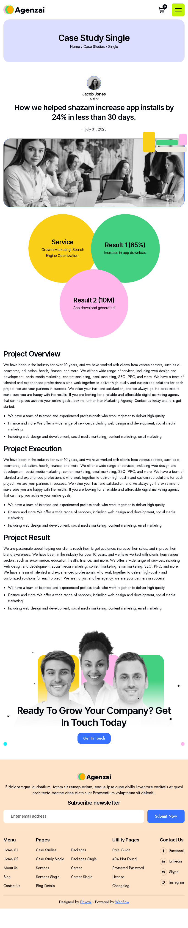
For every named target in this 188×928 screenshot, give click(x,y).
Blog (7, 876)
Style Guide (121, 850)
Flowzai (85, 902)
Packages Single (84, 859)
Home (75, 46)
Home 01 (10, 850)
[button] (162, 9)
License (118, 876)
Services (42, 868)
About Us (10, 868)
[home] (24, 9)
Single (113, 46)
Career (76, 868)
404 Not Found (124, 859)
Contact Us (11, 885)
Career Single (81, 876)
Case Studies (94, 46)
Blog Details (45, 885)
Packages (78, 850)
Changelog (120, 885)
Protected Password (128, 868)
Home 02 (10, 859)
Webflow (122, 902)
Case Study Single (50, 859)
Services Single (48, 876)
